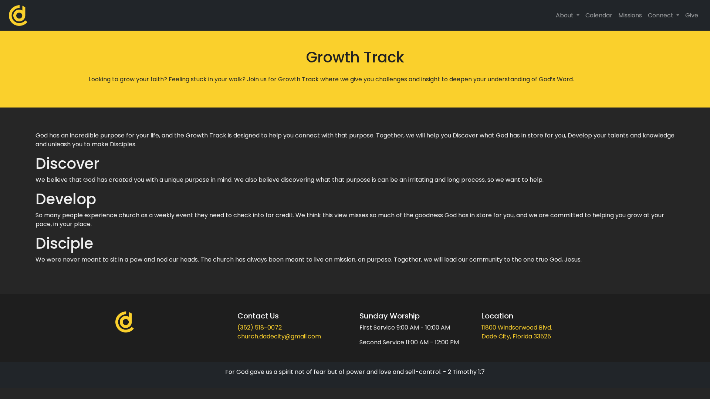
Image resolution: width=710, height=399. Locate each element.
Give (691, 15)
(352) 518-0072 (259, 327)
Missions (630, 15)
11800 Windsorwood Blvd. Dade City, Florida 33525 (516, 332)
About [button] (565, 15)
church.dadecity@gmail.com (279, 336)
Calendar (598, 15)
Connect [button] (661, 15)
